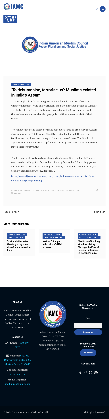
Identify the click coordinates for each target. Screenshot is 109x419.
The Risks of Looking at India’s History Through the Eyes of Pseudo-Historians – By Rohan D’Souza (89, 247)
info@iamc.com (17, 374)
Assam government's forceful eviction (32, 190)
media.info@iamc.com (17, 383)
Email (88, 318)
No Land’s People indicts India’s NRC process (52, 244)
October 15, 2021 (10, 19)
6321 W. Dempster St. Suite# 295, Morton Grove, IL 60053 (17, 360)
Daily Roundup (16, 237)
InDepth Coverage (54, 237)
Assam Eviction (21, 84)
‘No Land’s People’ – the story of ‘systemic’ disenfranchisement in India (19, 246)
